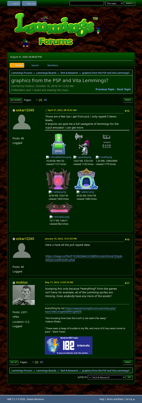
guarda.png (84, 157)
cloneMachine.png (60, 157)
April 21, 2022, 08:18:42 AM (62, 110)
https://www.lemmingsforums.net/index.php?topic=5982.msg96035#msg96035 (80, 309)
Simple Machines (35, 399)
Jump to (82, 377)
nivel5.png (106, 157)
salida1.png (87, 191)
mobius (22, 282)
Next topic (124, 89)
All (45, 100)
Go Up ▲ (130, 399)
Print (128, 100)
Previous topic (105, 89)
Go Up (14, 362)
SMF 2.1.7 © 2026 (16, 399)
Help (101, 399)
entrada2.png (61, 216)
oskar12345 (25, 110)
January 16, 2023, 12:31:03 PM (61, 238)
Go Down (16, 100)
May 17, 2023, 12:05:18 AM (59, 282)
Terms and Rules (115, 399)
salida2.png (59, 191)
